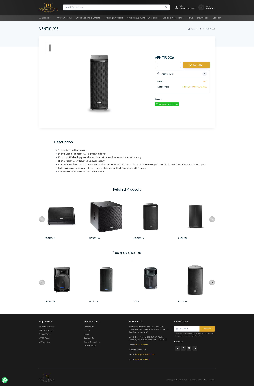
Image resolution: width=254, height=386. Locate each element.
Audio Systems (64, 18)
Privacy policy (90, 346)
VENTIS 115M (50, 238)
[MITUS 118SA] (107, 216)
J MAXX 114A (50, 301)
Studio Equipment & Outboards (142, 18)
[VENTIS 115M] (62, 216)
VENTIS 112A (139, 238)
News (190, 18)
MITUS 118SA (94, 238)
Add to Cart (198, 65)
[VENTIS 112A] (151, 216)
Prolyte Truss (44, 334)
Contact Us (89, 338)
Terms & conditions (92, 342)
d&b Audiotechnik (46, 326)
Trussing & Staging (113, 18)
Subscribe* (207, 328)
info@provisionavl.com (145, 354)
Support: (158, 99)
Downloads (202, 18)
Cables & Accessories (173, 18)
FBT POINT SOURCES (197, 87)
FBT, (184, 87)
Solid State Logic (46, 330)
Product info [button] (167, 74)
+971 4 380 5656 (141, 345)
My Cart (209, 7)
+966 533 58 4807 (142, 359)
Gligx (213, 380)
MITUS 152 (93, 301)
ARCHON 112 (183, 301)
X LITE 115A (182, 238)
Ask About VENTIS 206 (168, 104)
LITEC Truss (44, 338)
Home (193, 29)
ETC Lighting (44, 342)
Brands (45, 18)
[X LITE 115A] (196, 216)
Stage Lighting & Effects (88, 18)
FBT (200, 29)
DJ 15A (136, 301)
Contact (217, 18)
